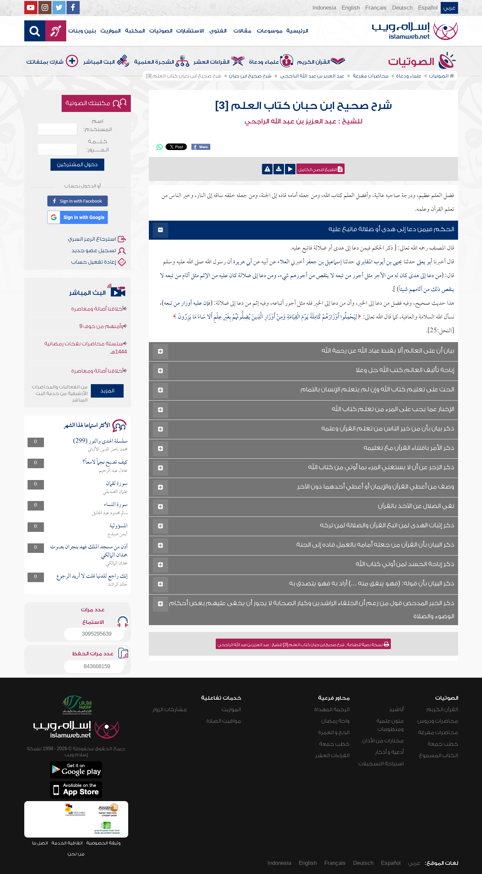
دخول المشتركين (77, 164)
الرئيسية (297, 31)
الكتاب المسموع (438, 755)
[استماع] (290, 169)
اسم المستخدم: (97, 125)
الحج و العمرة (334, 732)
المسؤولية (119, 526)
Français (376, 8)
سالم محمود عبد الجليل (110, 513)
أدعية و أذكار (389, 752)
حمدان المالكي (117, 563)
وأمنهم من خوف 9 (101, 316)
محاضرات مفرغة (438, 732)
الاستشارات (190, 31)
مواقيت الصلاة (223, 721)
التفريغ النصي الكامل (318, 169)
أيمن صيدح (118, 534)
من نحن (76, 853)
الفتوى (217, 31)
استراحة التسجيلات (381, 764)
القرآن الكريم (313, 62)
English (351, 8)
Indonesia (324, 8)
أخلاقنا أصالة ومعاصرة (97, 361)
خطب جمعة (443, 744)
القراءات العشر (211, 62)
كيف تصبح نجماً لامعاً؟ (105, 462)
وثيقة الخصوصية (103, 843)
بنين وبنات (82, 31)
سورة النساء (116, 504)
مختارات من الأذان (383, 741)
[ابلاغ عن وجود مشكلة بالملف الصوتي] (267, 169)
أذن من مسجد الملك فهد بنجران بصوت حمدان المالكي (89, 551)
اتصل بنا (40, 843)
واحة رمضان (335, 721)
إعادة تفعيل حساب (93, 262)
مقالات (242, 31)
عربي (449, 8)
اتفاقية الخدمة (67, 843)
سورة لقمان (117, 483)
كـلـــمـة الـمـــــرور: (97, 146)
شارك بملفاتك (45, 62)
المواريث (110, 31)
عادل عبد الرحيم (113, 471)
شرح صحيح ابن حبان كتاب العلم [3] (303, 106)
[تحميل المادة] (278, 169)
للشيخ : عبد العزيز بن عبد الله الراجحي (303, 121)
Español (428, 8)
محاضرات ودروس (437, 721)
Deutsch (402, 8)
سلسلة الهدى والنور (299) (100, 441)
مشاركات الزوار (169, 709)
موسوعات (269, 31)
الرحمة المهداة (332, 709)
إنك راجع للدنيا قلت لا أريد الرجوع (92, 576)
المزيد (107, 391)
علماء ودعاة (264, 62)
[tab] (303, 230)
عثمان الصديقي (115, 492)
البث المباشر (98, 62)
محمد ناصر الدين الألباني (108, 449)
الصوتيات (160, 31)
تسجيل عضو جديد (93, 250)
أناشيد (396, 709)
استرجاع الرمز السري (92, 239)
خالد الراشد (118, 584)
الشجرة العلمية (154, 62)
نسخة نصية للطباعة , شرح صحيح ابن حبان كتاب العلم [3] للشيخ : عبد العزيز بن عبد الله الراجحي (301, 645)
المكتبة (135, 31)
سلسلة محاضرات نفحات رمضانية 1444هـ (85, 338)
